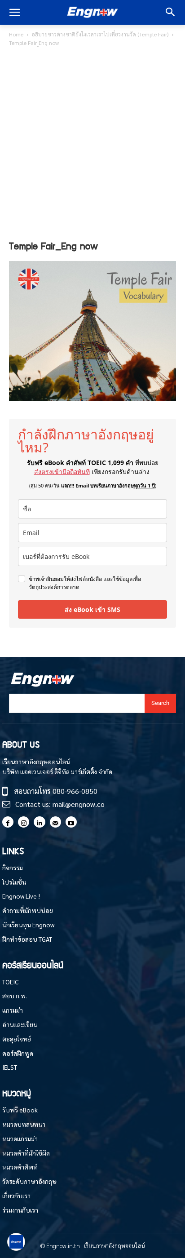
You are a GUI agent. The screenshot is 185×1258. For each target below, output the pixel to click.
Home (16, 34)
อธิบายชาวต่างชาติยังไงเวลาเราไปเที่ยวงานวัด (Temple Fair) (100, 34)
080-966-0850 (75, 791)
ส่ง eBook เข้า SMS (92, 609)
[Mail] (55, 822)
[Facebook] (7, 822)
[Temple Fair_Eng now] (92, 398)
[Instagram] (23, 822)
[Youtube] (71, 822)
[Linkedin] (39, 822)
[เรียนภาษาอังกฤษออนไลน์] (92, 12)
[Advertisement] (92, 145)
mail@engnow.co (79, 804)
